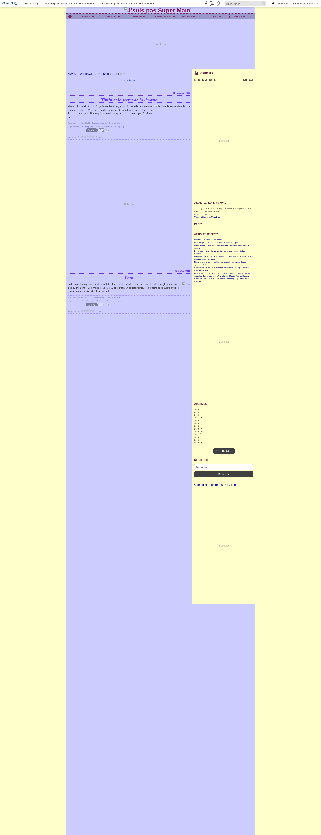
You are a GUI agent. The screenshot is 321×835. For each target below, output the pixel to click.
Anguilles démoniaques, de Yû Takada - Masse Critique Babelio (221, 276)
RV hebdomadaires (163, 16)
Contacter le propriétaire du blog (215, 484)
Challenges (85, 16)
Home (70, 14)
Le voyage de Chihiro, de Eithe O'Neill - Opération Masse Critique (222, 273)
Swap (215, 16)
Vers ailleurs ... (240, 16)
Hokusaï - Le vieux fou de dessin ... (209, 240)
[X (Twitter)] (212, 3)
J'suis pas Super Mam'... (81, 74)
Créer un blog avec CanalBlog (207, 217)
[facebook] (206, 3)
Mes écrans (111, 16)
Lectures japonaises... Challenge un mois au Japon (216, 243)
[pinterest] (218, 3)
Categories (104, 74)
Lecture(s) (137, 16)
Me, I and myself (189, 16)
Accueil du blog (200, 214)
